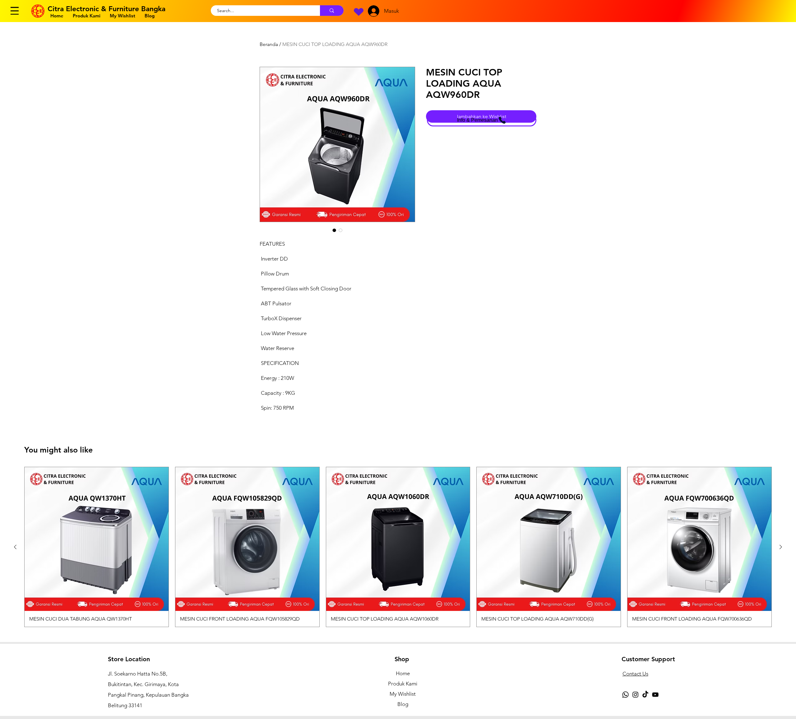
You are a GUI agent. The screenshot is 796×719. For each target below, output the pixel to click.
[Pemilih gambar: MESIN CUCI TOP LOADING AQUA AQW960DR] (334, 230)
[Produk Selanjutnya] (780, 547)
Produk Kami (402, 683)
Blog (402, 704)
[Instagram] (635, 695)
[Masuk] (372, 11)
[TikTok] (645, 695)
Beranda (269, 44)
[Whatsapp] (625, 695)
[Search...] (332, 10)
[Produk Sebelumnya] (15, 547)
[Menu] (15, 11)
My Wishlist (403, 694)
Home (403, 673)
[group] (398, 546)
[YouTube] (655, 695)
